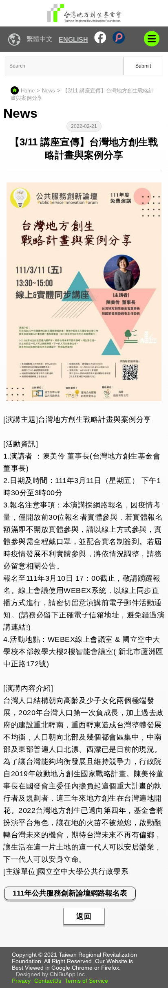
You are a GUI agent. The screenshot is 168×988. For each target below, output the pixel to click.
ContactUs (47, 980)
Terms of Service (86, 980)
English (73, 39)
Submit (143, 66)
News (48, 91)
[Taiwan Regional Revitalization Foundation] (84, 13)
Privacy (21, 980)
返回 (84, 916)
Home (28, 91)
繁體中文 (40, 38)
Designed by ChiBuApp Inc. (51, 974)
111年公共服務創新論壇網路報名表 (70, 893)
